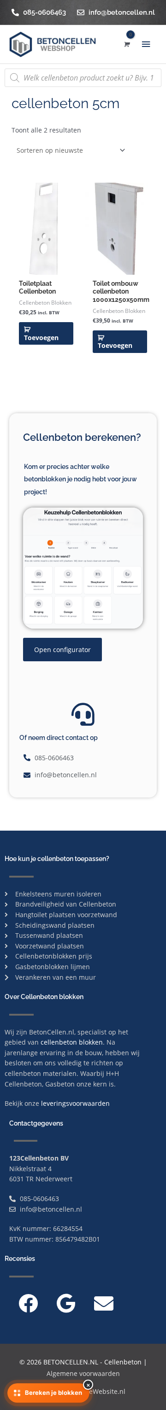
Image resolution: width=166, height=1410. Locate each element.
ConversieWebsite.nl (93, 1391)
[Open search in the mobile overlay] (83, 78)
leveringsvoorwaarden (75, 1103)
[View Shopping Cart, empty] (126, 44)
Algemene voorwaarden (83, 1373)
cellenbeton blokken (72, 1042)
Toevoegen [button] (41, 337)
